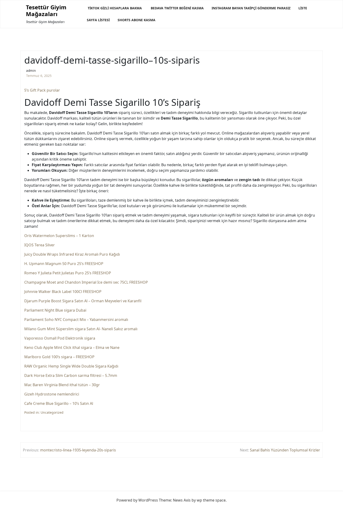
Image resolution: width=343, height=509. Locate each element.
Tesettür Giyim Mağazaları (46, 10)
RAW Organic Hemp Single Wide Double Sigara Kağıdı (71, 366)
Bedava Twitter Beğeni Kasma (177, 8)
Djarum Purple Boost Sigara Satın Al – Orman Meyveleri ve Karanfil (82, 300)
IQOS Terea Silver (39, 245)
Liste (302, 8)
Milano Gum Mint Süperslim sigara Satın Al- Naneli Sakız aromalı (80, 328)
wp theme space (211, 500)
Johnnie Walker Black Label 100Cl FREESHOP (63, 291)
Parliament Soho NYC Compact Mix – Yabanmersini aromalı (76, 319)
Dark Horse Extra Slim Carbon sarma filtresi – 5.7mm (70, 375)
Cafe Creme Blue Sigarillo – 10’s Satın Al (58, 403)
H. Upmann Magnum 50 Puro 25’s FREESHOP (63, 263)
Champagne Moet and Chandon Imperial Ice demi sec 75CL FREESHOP (86, 282)
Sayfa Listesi (98, 20)
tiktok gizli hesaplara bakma (115, 8)
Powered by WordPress (137, 500)
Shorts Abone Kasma (136, 20)
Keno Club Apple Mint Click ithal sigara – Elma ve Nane (71, 347)
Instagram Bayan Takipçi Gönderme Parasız (251, 8)
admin (31, 70)
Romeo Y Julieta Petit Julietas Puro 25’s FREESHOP (67, 272)
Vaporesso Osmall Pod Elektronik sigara (59, 338)
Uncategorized (52, 412)
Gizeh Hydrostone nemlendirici (51, 394)
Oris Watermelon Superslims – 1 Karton (59, 235)
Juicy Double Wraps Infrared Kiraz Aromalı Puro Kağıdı (72, 254)
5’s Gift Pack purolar (42, 90)
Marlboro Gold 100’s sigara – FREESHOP (59, 356)
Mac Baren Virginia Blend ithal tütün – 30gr (62, 384)
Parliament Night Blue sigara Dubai (55, 310)
